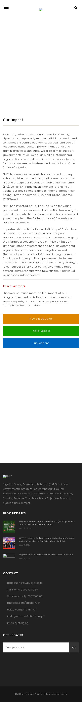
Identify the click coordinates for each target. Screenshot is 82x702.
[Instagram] (37, 662)
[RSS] (27, 662)
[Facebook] (7, 662)
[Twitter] (17, 662)
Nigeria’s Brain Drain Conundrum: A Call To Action (46, 554)
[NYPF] (41, 7)
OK (74, 647)
